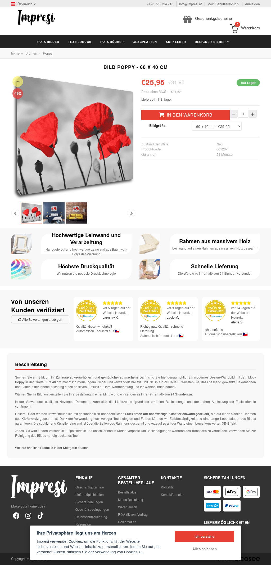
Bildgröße (157, 125)
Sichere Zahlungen (89, 502)
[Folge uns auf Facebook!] (16, 515)
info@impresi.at (190, 4)
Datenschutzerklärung (91, 516)
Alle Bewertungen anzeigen (41, 319)
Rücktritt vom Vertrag (133, 514)
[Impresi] (36, 17)
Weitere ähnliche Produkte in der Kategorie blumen (52, 447)
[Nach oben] (264, 558)
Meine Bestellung (130, 499)
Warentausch (127, 507)
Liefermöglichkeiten (89, 494)
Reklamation (127, 521)
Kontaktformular (172, 494)
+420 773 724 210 (160, 4)
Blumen (31, 53)
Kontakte (167, 487)
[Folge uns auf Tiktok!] (40, 515)
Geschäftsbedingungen (92, 509)
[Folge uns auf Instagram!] (28, 515)
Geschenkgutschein (89, 487)
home (15, 53)
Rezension (83, 524)
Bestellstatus (127, 492)
